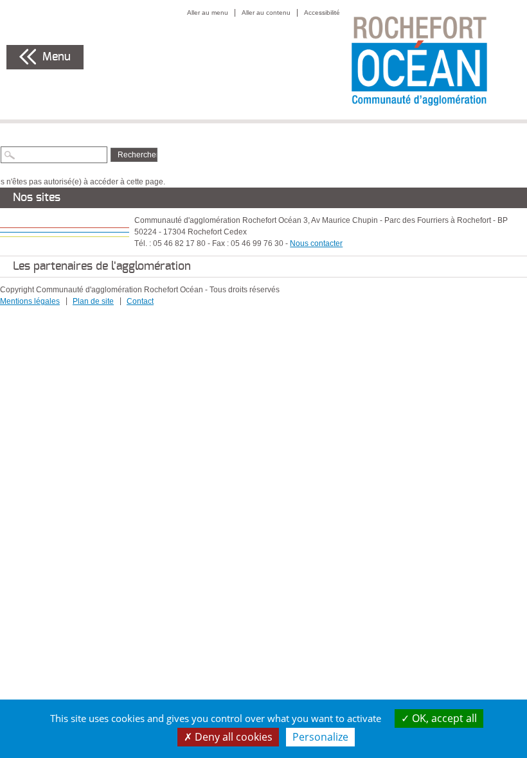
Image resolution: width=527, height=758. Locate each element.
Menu (56, 57)
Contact (140, 301)
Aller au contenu (266, 12)
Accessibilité (322, 12)
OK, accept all (443, 718)
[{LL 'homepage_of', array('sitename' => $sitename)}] (433, 60)
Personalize (320, 737)
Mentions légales (30, 301)
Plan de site (93, 301)
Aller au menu (207, 12)
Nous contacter (316, 243)
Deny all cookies (232, 737)
